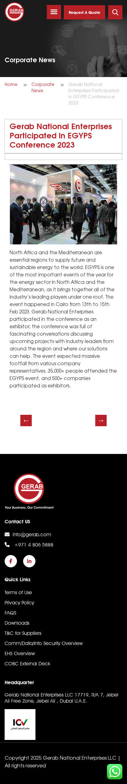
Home (11, 85)
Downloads (17, 623)
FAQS (10, 613)
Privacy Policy (19, 603)
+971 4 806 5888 (33, 545)
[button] (54, 12)
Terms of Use (18, 592)
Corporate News (43, 88)
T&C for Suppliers (23, 633)
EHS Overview (20, 653)
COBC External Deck (27, 664)
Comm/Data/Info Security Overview (44, 643)
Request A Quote (84, 12)
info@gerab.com (32, 534)
